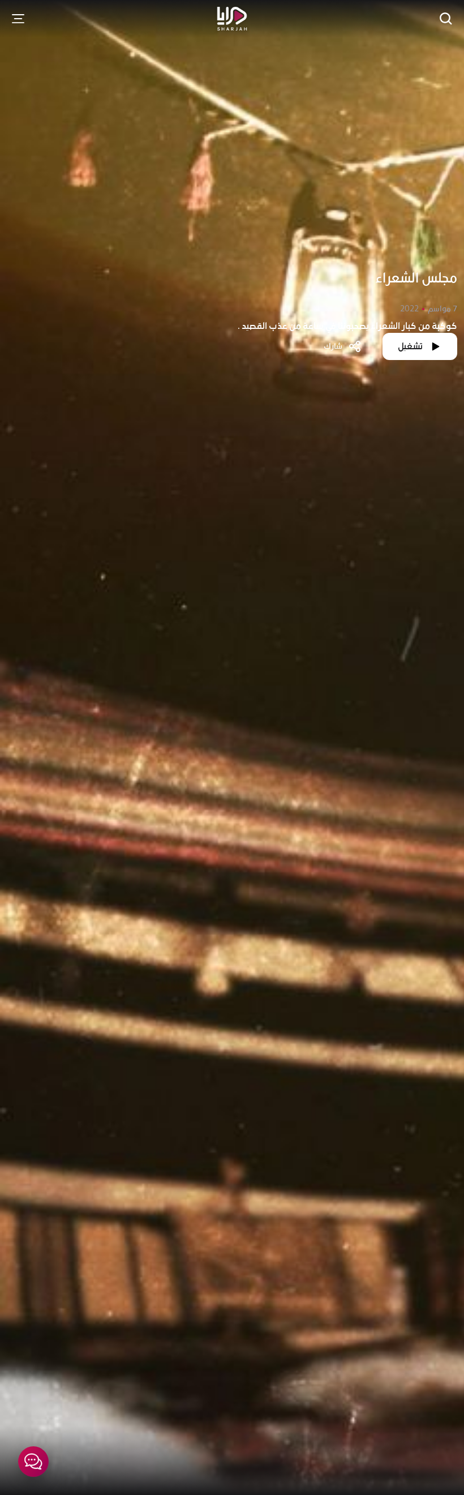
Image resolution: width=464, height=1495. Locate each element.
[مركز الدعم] (33, 1461)
